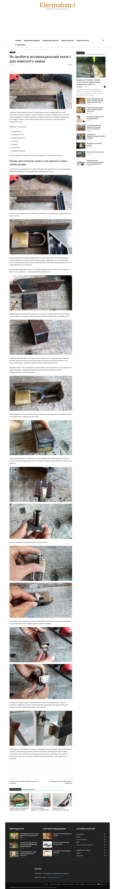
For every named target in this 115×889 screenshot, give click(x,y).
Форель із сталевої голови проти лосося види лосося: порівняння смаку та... (88, 82)
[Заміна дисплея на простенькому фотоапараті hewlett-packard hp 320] (80, 163)
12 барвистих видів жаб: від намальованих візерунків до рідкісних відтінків (28, 844)
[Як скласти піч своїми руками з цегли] (47, 836)
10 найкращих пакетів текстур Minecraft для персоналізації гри (29, 835)
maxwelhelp (79, 86)
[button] (103, 41)
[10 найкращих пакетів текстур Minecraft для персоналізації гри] (14, 836)
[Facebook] (11, 69)
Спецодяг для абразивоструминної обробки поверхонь (23, 782)
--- (20, 50)
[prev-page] (11, 813)
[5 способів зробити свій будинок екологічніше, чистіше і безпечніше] (80, 127)
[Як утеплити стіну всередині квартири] (47, 853)
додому (11, 50)
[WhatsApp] (24, 69)
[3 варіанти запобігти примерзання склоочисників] (62, 800)
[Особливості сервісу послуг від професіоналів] (80, 119)
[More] (28, 69)
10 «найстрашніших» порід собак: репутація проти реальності (28, 853)
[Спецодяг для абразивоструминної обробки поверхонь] (80, 136)
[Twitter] (15, 69)
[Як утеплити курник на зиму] (80, 154)
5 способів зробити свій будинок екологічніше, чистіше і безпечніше (94, 127)
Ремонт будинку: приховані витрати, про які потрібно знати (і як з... (95, 109)
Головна (18, 40)
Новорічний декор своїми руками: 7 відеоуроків (61, 782)
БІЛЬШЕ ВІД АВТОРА (28, 789)
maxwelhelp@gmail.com (53, 877)
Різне (16, 50)
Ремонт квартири (67, 40)
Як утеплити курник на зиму (95, 152)
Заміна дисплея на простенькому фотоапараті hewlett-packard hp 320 (95, 162)
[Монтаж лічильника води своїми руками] (47, 844)
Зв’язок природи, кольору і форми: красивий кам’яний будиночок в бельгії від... (95, 100)
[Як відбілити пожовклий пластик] (80, 146)
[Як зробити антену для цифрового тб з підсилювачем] (41, 800)
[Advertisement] (57, 25)
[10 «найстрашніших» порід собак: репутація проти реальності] (14, 854)
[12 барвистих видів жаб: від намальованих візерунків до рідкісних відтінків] (14, 845)
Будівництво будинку (32, 40)
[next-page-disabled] (13, 813)
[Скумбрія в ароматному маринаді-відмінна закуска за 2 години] (19, 800)
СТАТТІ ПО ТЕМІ (15, 789)
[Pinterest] (19, 69)
